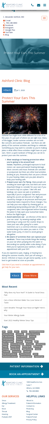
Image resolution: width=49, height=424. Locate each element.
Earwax (38, 349)
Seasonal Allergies (17, 344)
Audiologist (38, 346)
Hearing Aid (27, 346)
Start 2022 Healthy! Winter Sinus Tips (19, 320)
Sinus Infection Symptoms (25, 339)
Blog (7, 35)
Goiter (35, 354)
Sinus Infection (22, 336)
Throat (24, 331)
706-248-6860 (11, 23)
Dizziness (30, 344)
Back (7, 90)
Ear (4, 331)
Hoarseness (17, 351)
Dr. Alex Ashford (8, 336)
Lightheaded (40, 344)
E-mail (7, 20)
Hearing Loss (15, 346)
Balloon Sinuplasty (33, 334)
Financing (30, 409)
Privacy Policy (31, 420)
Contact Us (30, 406)
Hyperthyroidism (25, 356)
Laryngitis (27, 351)
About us (29, 400)
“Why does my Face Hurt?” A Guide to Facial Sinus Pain (24, 293)
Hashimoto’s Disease (10, 356)
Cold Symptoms (8, 339)
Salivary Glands (8, 334)
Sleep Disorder (27, 349)
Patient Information (33, 403)
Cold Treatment (8, 341)
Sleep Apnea (15, 349)
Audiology (19, 334)
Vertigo (5, 346)
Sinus (16, 331)
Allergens (29, 341)
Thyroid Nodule (25, 354)
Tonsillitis (6, 351)
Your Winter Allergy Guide (14, 315)
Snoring (5, 349)
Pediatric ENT (7, 417)
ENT (36, 341)
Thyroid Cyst (39, 356)
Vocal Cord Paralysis (9, 354)
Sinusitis (32, 336)
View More (30, 275)
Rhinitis (5, 344)
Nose (10, 331)
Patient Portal (31, 417)
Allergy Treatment (8, 403)
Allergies (19, 341)
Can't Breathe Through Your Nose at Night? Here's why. (24, 309)
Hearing (5, 414)
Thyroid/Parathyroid (37, 331)
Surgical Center (32, 414)
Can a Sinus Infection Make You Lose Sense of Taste (23, 301)
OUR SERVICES (10, 396)
